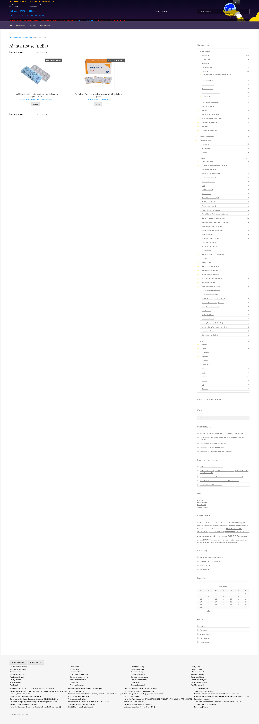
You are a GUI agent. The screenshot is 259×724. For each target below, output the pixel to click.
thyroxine (217, 542)
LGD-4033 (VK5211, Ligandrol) (205, 704)
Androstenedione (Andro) (77, 699)
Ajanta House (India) (209, 206)
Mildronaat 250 (136, 682)
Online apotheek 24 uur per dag (22, 37)
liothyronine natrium (207, 536)
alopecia (211, 522)
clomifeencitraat (244, 525)
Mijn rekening (204, 638)
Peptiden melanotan (198, 674)
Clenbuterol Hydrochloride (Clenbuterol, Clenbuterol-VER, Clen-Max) (218, 702)
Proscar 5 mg (74, 669)
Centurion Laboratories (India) (212, 230)
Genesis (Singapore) (208, 182)
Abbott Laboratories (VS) (210, 198)
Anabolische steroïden (209, 122)
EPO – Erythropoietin (219, 443)
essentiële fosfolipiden (219, 528)
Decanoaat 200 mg (197, 677)
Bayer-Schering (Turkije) (210, 335)
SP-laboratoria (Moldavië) (211, 286)
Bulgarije (205, 356)
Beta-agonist (232, 525)
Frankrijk (205, 360)
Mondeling (205, 144)
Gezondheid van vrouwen (210, 102)
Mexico (204, 344)
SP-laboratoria (205, 565)
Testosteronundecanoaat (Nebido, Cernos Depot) (85, 688)
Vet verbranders (207, 81)
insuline (237, 532)
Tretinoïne (222, 542)
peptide (233, 535)
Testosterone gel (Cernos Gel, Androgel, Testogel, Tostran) (226, 433)
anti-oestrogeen (238, 522)
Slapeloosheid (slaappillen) (211, 114)
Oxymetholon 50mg (138, 674)
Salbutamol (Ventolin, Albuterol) (221, 451)
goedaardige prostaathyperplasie (220, 525)
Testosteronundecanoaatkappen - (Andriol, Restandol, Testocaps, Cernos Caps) (95, 694)
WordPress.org (202, 507)
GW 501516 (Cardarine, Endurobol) (80, 707)
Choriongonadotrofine (139, 680)
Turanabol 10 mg (137, 672)
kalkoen (204, 381)
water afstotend (234, 542)
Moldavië (205, 377)
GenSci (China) (207, 234)
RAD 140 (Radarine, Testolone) (78, 696)
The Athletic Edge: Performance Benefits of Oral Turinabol (219, 481)
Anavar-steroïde (15, 682)
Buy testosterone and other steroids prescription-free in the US (221, 477)
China (204, 348)
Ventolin (228, 542)
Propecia (240, 536)
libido (199, 536)
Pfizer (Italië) (206, 262)
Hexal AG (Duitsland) (209, 242)
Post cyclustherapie (208, 106)
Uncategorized (205, 51)
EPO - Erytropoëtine (201, 688)
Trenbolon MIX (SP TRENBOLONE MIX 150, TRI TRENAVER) (32, 688)
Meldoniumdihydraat (17, 674)
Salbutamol (200, 540)
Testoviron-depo (16, 672)
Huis (11, 1)
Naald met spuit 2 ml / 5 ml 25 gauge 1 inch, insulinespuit (143, 694)
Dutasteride (208, 528)
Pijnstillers (205, 126)
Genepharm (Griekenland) (210, 307)
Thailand (205, 389)
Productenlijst (21, 1)
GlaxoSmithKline (202, 532)
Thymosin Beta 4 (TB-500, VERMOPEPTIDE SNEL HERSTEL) (89, 702)
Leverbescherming (208, 85)
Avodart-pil (14, 685)
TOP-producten (36, 662)
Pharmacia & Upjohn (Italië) (211, 266)
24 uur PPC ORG (22, 11)
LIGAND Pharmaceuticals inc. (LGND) (214, 165)
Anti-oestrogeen (207, 89)
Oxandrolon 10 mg (137, 666)
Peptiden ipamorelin (198, 685)
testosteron (234, 540)
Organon (205, 258)
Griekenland (206, 364)
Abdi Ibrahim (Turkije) (209, 202)
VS (203, 385)
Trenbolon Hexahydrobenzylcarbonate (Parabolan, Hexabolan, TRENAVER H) (221, 696)
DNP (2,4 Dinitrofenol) (76, 691)
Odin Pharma (206, 194)
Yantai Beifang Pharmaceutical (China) (215, 327)
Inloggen (164, 11)
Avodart (209, 525)
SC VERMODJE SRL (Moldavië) (212, 278)
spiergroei (216, 536)
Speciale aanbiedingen (207, 136)
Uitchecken (203, 630)
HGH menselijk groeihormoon (212, 118)
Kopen (35, 104)
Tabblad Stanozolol (138, 685)
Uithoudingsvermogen (209, 130)
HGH (221, 532)
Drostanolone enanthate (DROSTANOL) (82, 704)
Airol (198, 522)
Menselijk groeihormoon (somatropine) (217, 74)
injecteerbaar (229, 532)
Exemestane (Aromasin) (202, 699)
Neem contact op (46, 1)
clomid (238, 525)
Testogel (227, 540)
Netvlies (245, 536)
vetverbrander (234, 528)
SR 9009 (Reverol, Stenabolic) (20, 694)
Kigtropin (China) (208, 315)
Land (201, 341)
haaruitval (212, 532)
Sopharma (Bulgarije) (209, 282)
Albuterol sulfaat (204, 522)
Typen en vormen (205, 140)
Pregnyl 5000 (195, 666)
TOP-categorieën (18, 662)
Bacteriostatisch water (199, 682)
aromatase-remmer (202, 525)
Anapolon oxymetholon (78, 680)
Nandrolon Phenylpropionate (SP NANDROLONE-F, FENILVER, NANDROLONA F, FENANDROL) (158, 699)
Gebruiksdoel (204, 56)
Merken (202, 158)
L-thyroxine (242, 532)
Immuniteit (205, 63)
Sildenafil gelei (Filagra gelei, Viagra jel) (23, 704)
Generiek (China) (207, 161)
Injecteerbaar (206, 148)
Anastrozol (216, 522)
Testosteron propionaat (18, 669)
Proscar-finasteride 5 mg (18, 666)
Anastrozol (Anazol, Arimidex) (134, 702)
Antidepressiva (207, 67)
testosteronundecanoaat (206, 542)
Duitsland (205, 352)
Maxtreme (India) (208, 319)
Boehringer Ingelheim (209, 169)
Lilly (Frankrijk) (207, 250)
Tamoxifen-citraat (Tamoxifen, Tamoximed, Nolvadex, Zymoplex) (216, 694)
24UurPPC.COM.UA (85, 20)
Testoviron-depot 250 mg (79, 677)
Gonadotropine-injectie (199, 680)
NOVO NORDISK (207, 190)
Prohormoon (206, 59)
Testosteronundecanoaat (139, 677)
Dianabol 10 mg (196, 669)
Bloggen (33, 1)
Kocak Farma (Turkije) (209, 246)
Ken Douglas (204, 437)
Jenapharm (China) (208, 331)
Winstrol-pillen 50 (197, 672)
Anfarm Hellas (227, 522)
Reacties (201, 505)
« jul (208, 611)
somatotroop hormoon (219, 540)
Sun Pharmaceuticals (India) (211, 290)
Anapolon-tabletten (77, 685)
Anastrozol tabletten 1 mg (79, 674)
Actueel (204, 152)
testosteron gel (243, 540)
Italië (203, 373)
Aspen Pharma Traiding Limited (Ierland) (215, 214)
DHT (203, 528)
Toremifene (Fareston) (201, 707)
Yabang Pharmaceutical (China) (212, 323)
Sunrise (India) (204, 569)
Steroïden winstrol (137, 669)
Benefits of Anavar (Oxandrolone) (211, 485)
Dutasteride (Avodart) (217, 447)
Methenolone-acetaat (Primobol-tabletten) (139, 691)
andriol (221, 522)
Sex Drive (207, 96)
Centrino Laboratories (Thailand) (213, 303)
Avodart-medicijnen (17, 677)
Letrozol (247, 532)
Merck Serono (206, 311)
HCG (217, 532)
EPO (212, 528)
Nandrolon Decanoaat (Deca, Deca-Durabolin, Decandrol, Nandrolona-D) (35, 707)
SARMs (204, 110)
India (203, 369)
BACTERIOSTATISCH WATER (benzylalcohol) (140, 688)
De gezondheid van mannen (211, 93)
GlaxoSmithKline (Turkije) (210, 238)
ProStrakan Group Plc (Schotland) (213, 299)
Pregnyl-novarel (15, 680)
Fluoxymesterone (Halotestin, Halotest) (138, 704)
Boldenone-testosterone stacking (211, 467)
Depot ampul (74, 666)
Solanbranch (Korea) (209, 178)
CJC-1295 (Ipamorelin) (132, 696)
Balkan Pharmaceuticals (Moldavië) (214, 218)
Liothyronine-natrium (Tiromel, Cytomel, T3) (139, 707)
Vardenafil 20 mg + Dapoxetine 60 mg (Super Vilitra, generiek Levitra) (34, 702)
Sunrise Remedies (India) (210, 295)
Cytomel (199, 528)
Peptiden (205, 71)
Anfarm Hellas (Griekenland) (211, 210)
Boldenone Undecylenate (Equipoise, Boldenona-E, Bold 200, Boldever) (34, 699)
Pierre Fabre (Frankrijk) (210, 270)
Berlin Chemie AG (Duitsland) (212, 226)
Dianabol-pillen (75, 672)
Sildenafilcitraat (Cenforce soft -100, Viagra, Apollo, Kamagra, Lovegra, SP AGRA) (38, 691)
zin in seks (207, 539)
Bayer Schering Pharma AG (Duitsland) (215, 222)
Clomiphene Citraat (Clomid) (204, 691)
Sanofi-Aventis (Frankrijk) (210, 274)
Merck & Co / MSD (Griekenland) (213, 254)
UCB (203, 186)
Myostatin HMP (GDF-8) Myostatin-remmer (25, 696)
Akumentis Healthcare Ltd (211, 173)
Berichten (202, 502)
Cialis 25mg (74, 682)
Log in (157, 11)
